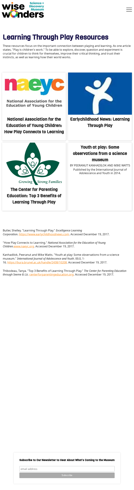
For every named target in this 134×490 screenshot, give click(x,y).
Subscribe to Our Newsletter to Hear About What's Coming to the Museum (67, 460)
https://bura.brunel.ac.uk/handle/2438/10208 (37, 262)
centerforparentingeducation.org (51, 274)
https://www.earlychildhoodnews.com (44, 234)
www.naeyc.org (24, 246)
